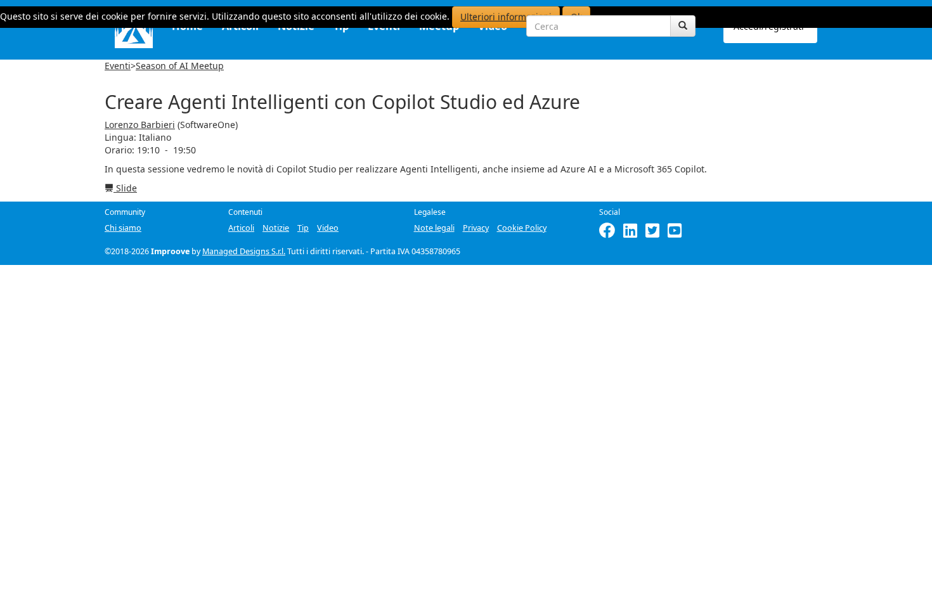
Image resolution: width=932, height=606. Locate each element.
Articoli (241, 227)
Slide (125, 188)
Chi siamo (123, 227)
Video (328, 227)
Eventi (118, 66)
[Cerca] (683, 26)
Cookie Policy (522, 227)
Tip (303, 227)
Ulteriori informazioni (506, 17)
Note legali (434, 227)
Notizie (275, 227)
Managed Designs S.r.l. (243, 251)
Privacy (476, 227)
